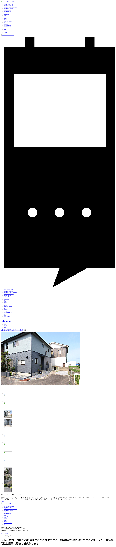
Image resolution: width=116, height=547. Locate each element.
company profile (8, 306)
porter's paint (7, 511)
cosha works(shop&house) (10, 509)
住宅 (2, 330)
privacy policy (4, 533)
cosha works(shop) (8, 507)
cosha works (5, 321)
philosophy (6, 299)
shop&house (7, 316)
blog (5, 517)
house (5, 317)
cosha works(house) (9, 510)
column (5, 518)
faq (4, 308)
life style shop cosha (9, 506)
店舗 (4, 330)
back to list (3, 501)
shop (5, 315)
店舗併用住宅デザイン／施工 (14, 330)
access (5, 305)
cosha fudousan (8, 513)
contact (5, 303)
